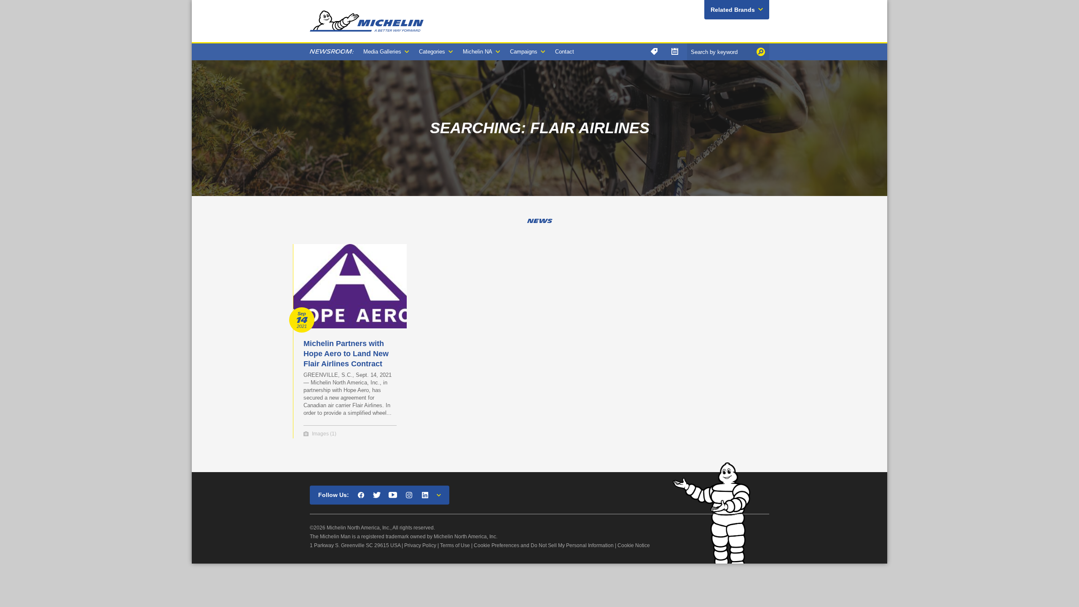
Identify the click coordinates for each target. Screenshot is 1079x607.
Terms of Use (455, 545)
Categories (432, 51)
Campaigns (523, 51)
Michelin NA (477, 51)
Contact (564, 51)
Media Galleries (382, 51)
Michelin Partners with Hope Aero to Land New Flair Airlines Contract (346, 353)
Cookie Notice (633, 545)
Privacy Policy (420, 545)
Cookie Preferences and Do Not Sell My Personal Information (544, 545)
